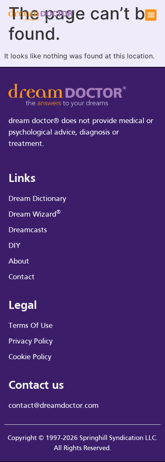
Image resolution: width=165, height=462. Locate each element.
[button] (151, 15)
